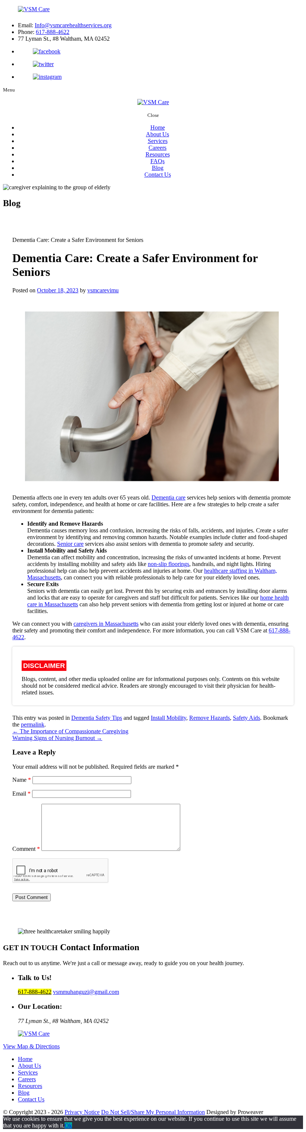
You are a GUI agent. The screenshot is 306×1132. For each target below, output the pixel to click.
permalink (32, 724)
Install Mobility (168, 718)
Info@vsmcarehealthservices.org (73, 25)
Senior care (70, 544)
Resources (158, 154)
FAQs (157, 161)
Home (157, 127)
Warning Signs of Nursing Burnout (57, 738)
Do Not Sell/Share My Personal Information (153, 1112)
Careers (157, 147)
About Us (157, 134)
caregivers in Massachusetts (106, 624)
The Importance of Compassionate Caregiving (70, 731)
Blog (157, 168)
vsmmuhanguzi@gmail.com (86, 992)
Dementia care (168, 497)
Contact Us (157, 174)
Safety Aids (246, 718)
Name (21, 780)
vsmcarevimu (103, 290)
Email (21, 793)
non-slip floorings (168, 564)
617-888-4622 (52, 32)
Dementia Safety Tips (96, 718)
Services (158, 141)
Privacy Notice (82, 1112)
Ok (68, 1125)
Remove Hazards (209, 718)
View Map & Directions (31, 1046)
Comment (26, 849)
